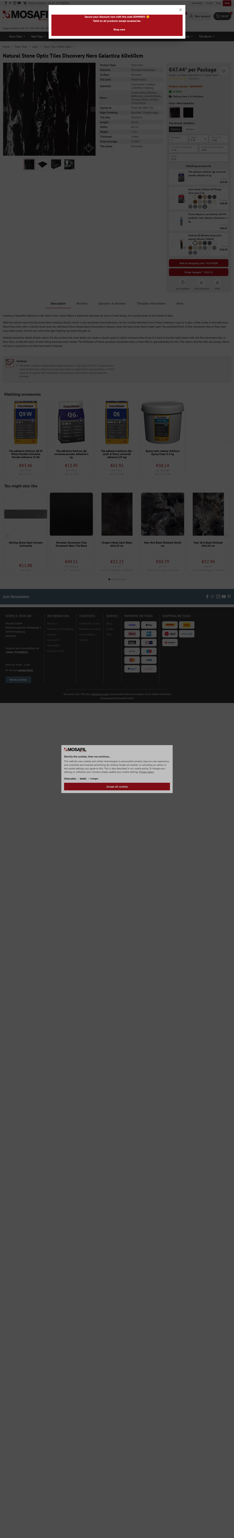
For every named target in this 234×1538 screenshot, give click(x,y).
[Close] (180, 10)
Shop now (119, 29)
